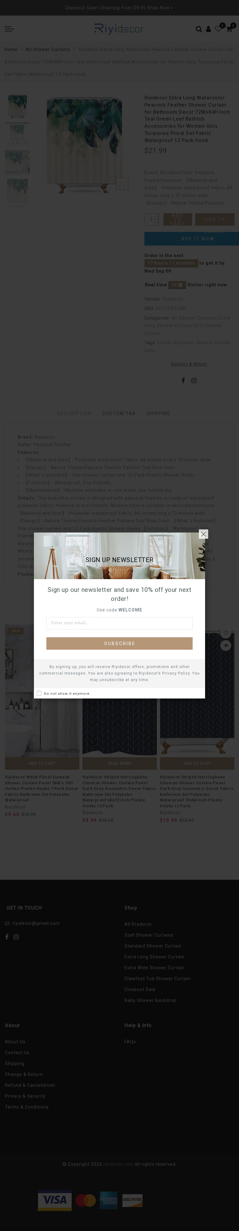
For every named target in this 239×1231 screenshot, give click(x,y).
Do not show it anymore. (67, 694)
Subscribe (120, 643)
